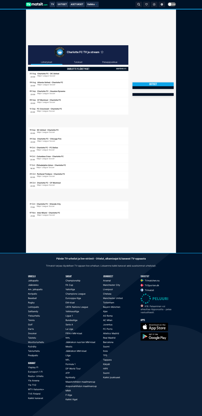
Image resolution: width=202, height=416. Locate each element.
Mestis (69, 346)
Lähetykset (46, 62)
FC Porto (108, 329)
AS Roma (108, 315)
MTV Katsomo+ (36, 389)
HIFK (105, 368)
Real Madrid (109, 337)
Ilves (105, 351)
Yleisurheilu (34, 315)
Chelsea (107, 293)
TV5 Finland (34, 393)
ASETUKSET (77, 4)
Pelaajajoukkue (109, 62)
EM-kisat (70, 302)
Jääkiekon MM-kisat (76, 351)
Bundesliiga (71, 320)
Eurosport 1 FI (35, 371)
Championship (73, 280)
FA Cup (69, 285)
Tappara (107, 359)
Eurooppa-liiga (73, 298)
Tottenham (108, 302)
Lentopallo (33, 307)
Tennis (31, 320)
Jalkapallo (33, 280)
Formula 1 (70, 364)
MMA (68, 390)
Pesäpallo (33, 355)
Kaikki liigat (72, 399)
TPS (105, 355)
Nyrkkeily (70, 377)
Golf (30, 324)
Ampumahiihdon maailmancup (81, 386)
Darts (31, 329)
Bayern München (111, 307)
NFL (68, 359)
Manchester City (111, 285)
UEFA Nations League (77, 307)
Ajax (105, 311)
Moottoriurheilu (36, 342)
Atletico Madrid (111, 333)
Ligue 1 (69, 315)
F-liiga (69, 395)
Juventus (107, 324)
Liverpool (108, 289)
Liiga (68, 355)
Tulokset (78, 62)
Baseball (32, 298)
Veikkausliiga (72, 311)
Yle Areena (33, 380)
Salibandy (33, 311)
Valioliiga (70, 289)
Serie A (69, 324)
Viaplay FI (33, 367)
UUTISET (62, 4)
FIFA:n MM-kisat (74, 333)
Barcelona (108, 342)
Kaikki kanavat (35, 398)
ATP (68, 373)
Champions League (75, 293)
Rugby (31, 302)
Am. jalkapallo (35, 289)
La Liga (69, 329)
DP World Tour (73, 368)
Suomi (106, 346)
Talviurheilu (34, 351)
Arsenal (107, 280)
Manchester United (113, 298)
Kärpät (106, 364)
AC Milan (107, 320)
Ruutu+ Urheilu (35, 376)
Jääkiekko (33, 285)
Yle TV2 (32, 385)
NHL (68, 337)
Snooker (32, 333)
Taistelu (32, 337)
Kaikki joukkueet (111, 377)
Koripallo (32, 293)
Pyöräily (32, 346)
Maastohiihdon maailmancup (80, 381)
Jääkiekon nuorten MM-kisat (80, 342)
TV (52, 4)
